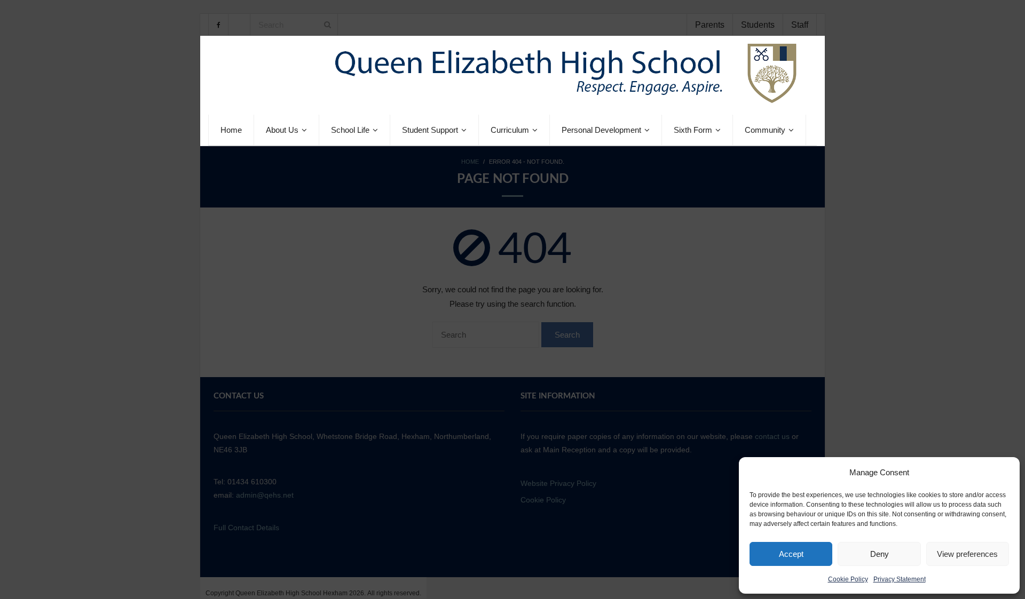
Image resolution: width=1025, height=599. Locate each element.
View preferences (967, 554)
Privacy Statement (899, 579)
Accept (791, 554)
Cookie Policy (848, 579)
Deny (879, 554)
